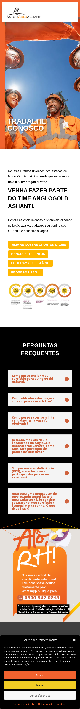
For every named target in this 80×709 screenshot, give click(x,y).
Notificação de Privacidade (52, 703)
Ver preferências (40, 695)
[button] (74, 640)
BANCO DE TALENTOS (28, 254)
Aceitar (40, 675)
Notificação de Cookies (24, 703)
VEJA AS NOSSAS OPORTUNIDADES (38, 245)
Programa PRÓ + (25, 272)
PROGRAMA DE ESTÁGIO (30, 263)
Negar (40, 685)
